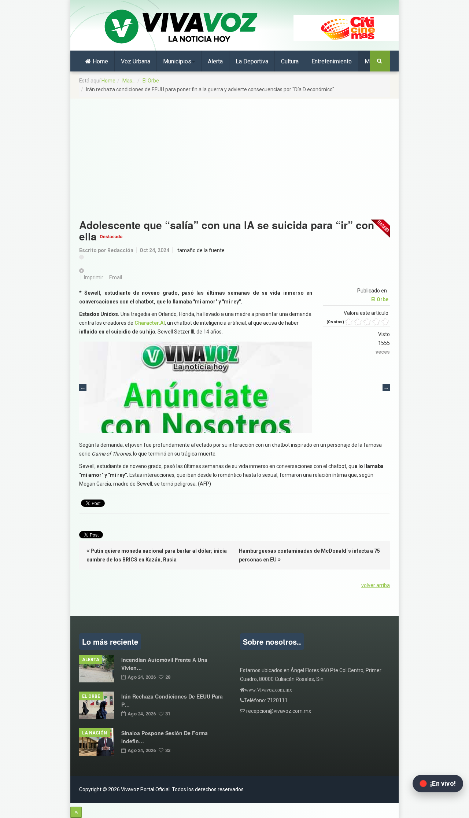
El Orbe (151, 81)
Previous (82, 387)
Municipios (177, 61)
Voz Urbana (135, 61)
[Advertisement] (234, 155)
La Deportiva (252, 61)
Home (100, 61)
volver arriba (375, 585)
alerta (90, 659)
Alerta (215, 61)
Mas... (129, 81)
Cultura (290, 61)
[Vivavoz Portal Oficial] (181, 27)
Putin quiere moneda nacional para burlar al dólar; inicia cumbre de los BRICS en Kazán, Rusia (156, 555)
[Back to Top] (76, 812)
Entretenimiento (331, 61)
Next (386, 387)
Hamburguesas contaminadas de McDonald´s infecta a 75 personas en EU (309, 555)
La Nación (94, 733)
